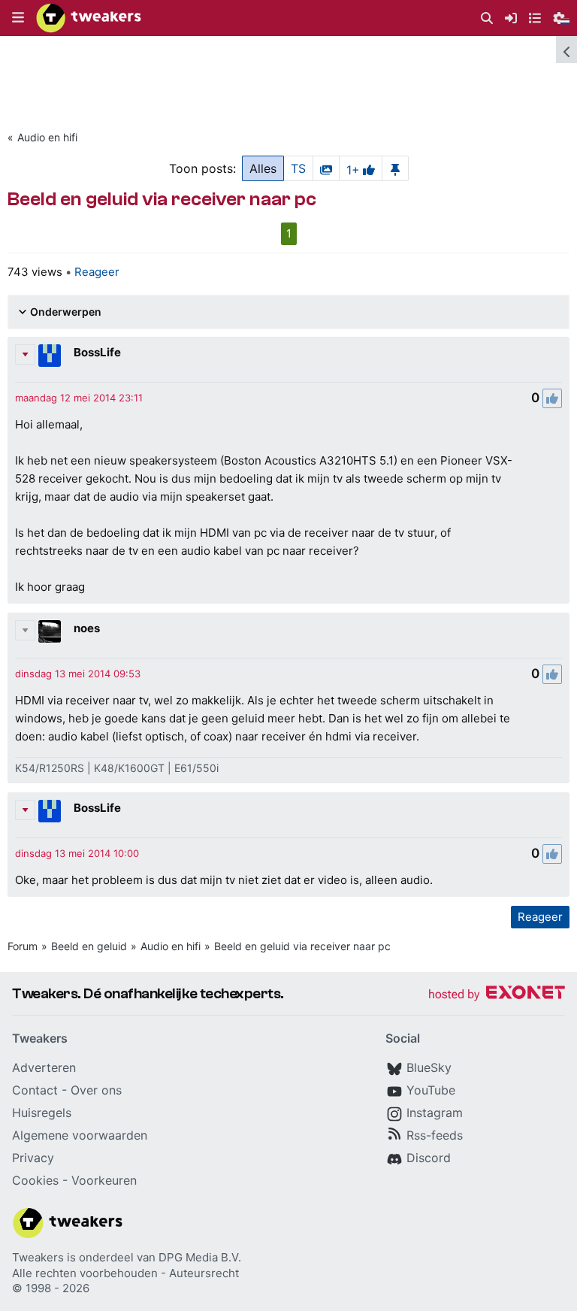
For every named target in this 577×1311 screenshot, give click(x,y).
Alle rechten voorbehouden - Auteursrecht (125, 1273)
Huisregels (41, 1112)
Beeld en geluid (89, 946)
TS (298, 168)
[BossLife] (49, 355)
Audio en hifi (47, 137)
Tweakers (38, 1257)
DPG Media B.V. (200, 1257)
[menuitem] (487, 18)
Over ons (96, 1090)
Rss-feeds (434, 1135)
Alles (262, 168)
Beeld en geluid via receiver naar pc (302, 946)
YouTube (430, 1090)
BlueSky (429, 1067)
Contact (35, 1090)
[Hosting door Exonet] (496, 995)
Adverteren (44, 1067)
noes (87, 628)
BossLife (97, 352)
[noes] (49, 631)
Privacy (33, 1157)
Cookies (35, 1180)
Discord (428, 1157)
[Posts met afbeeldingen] (326, 168)
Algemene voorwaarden (79, 1135)
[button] (18, 18)
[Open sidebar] (566, 49)
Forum (23, 946)
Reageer (96, 272)
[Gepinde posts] (395, 168)
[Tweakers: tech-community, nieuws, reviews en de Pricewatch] (88, 18)
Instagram (434, 1112)
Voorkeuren (104, 1180)
